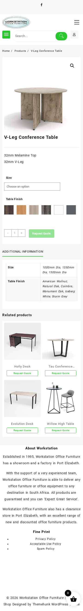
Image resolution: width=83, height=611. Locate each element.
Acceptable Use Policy (45, 544)
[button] (72, 66)
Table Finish (14, 199)
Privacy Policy (46, 539)
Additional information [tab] (22, 251)
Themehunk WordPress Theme (56, 604)
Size (9, 177)
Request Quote (41, 233)
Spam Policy (46, 548)
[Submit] (61, 36)
